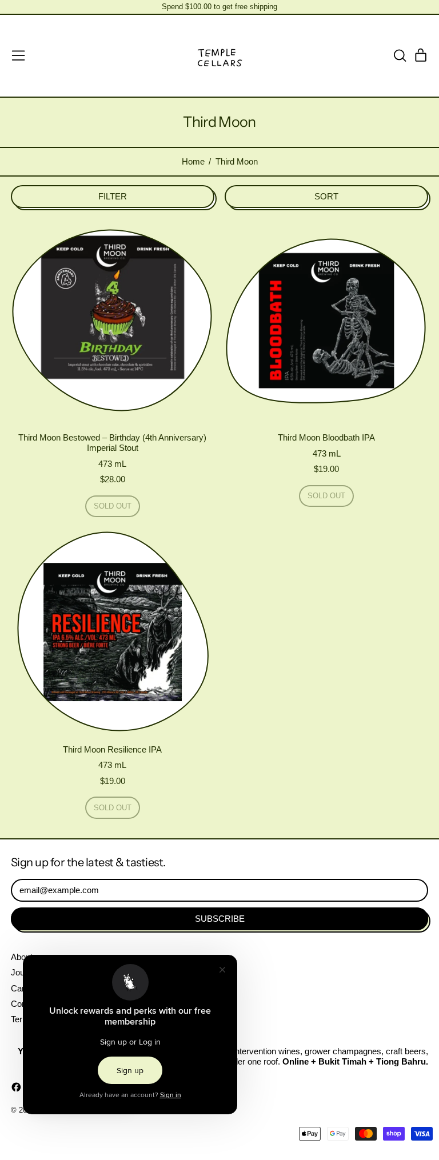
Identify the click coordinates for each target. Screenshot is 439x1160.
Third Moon (236, 161)
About (22, 957)
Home (193, 161)
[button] (399, 55)
